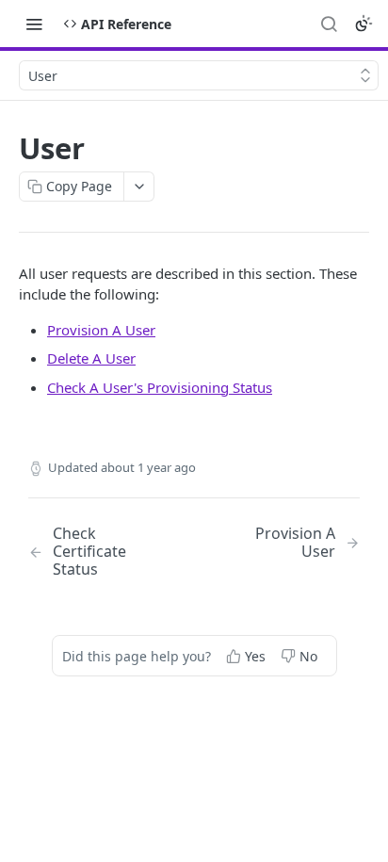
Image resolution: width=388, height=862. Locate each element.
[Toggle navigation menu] (34, 23)
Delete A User (91, 358)
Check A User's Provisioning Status (159, 387)
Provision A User (101, 329)
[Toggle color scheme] (363, 23)
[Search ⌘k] (329, 23)
